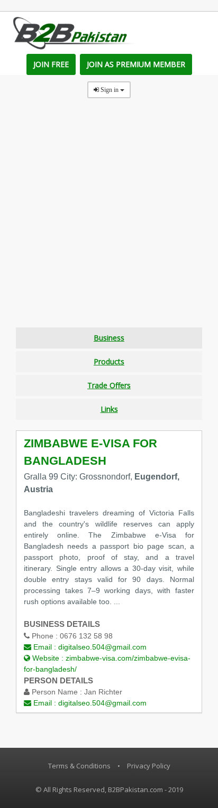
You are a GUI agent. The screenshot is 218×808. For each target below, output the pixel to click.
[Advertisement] (109, 218)
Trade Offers (109, 385)
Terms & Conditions (79, 766)
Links (109, 409)
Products (109, 361)
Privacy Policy (148, 766)
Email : (89, 647)
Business (109, 338)
